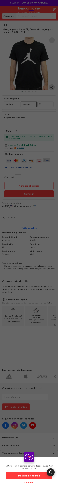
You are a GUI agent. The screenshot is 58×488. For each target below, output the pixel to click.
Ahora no (29, 482)
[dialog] (29, 469)
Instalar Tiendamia (29, 475)
